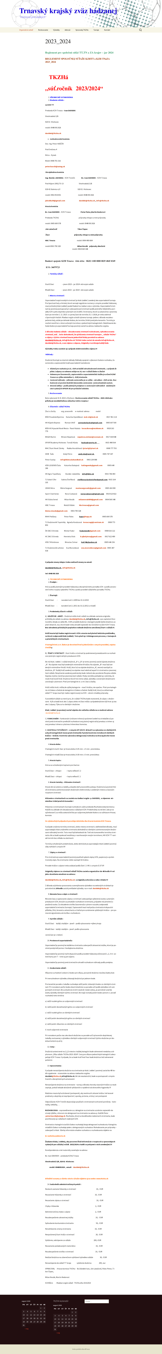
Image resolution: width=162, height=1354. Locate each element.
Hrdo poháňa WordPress (81, 1349)
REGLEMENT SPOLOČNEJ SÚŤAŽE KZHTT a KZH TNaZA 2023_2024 (77, 60)
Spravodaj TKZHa (82, 30)
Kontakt (107, 30)
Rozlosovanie (43, 30)
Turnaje (96, 30)
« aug (26, 1329)
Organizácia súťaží (26, 30)
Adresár (67, 30)
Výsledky (56, 30)
